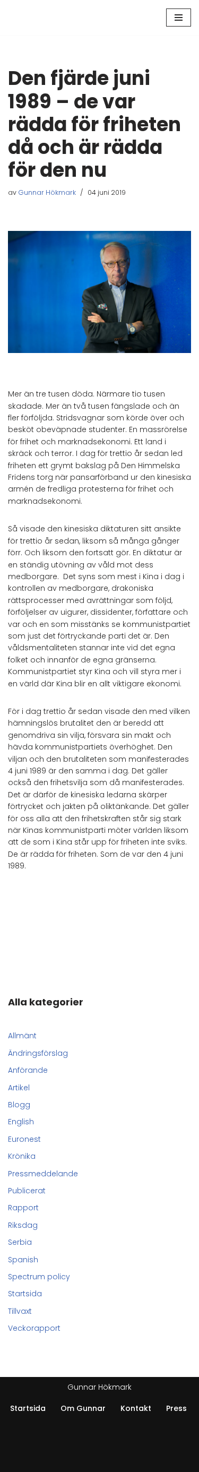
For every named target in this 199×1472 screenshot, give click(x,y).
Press (176, 1408)
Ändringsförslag (38, 1053)
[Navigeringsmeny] (178, 17)
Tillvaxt (20, 1311)
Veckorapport (34, 1328)
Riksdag (23, 1225)
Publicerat (27, 1190)
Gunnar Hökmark (47, 192)
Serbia (20, 1242)
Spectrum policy (39, 1276)
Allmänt (22, 1035)
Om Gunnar (83, 1408)
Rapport (23, 1207)
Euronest (24, 1139)
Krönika (22, 1156)
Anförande (28, 1070)
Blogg (19, 1104)
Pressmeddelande (43, 1173)
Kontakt (135, 1408)
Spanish (23, 1259)
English (21, 1121)
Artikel (19, 1087)
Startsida (25, 1293)
